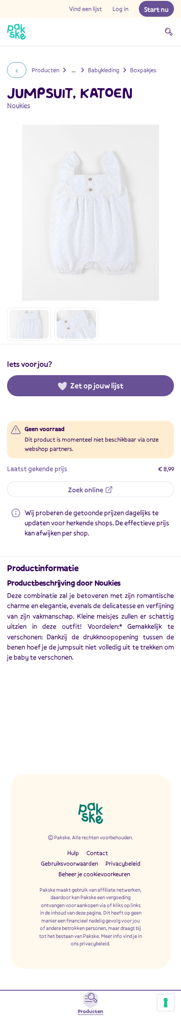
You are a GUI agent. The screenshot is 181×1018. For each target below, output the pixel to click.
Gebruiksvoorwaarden (69, 863)
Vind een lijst (85, 9)
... (74, 70)
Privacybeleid (123, 863)
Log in (120, 9)
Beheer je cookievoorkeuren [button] (94, 874)
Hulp (73, 853)
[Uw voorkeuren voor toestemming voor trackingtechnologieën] (165, 1002)
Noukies (18, 105)
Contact (97, 853)
